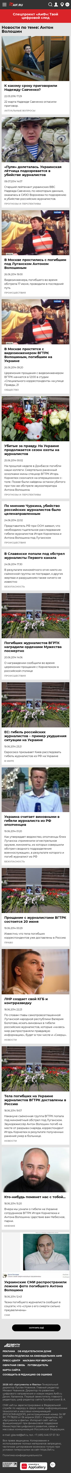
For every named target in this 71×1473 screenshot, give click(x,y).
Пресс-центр (11, 1360)
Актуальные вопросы (19, 110)
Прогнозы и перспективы (22, 204)
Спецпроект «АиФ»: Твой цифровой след (35, 16)
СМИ (7, 1315)
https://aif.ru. (47, 1449)
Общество (11, 390)
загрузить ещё (36, 1328)
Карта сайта (11, 1369)
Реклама (9, 1351)
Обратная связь (14, 1365)
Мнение (9, 1226)
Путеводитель (38, 1365)
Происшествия (15, 293)
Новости (10, 1040)
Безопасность (14, 586)
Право (8, 942)
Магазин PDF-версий (37, 1360)
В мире (9, 761)
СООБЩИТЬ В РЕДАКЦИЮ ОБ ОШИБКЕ (27, 1374)
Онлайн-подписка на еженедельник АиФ (32, 1355)
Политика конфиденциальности (22, 1455)
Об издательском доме (34, 1351)
